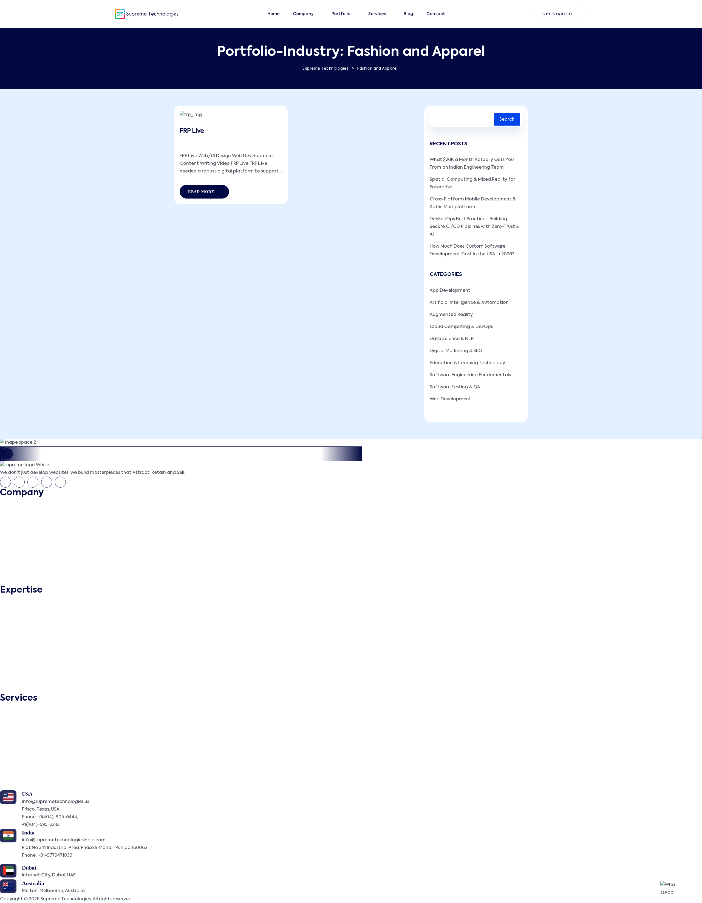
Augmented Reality (451, 315)
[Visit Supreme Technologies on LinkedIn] (32, 482)
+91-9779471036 (55, 855)
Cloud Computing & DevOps (461, 327)
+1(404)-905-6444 (57, 817)
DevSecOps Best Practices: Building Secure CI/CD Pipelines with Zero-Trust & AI (474, 227)
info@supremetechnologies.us (55, 802)
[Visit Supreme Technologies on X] (19, 482)
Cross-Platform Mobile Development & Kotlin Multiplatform (473, 203)
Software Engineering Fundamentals (470, 375)
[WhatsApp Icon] (668, 889)
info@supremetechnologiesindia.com (64, 840)
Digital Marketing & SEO (456, 351)
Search (507, 119)
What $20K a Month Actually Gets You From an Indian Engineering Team (472, 164)
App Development (450, 290)
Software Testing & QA (455, 387)
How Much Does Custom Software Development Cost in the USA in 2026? (472, 250)
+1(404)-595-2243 (41, 825)
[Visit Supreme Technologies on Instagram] (60, 482)
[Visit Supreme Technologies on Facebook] (5, 482)
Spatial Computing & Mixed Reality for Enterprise (472, 183)
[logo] (146, 14)
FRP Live (192, 131)
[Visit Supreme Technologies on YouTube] (46, 482)
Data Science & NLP (452, 339)
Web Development (450, 399)
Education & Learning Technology (467, 363)
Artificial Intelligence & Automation (469, 303)
